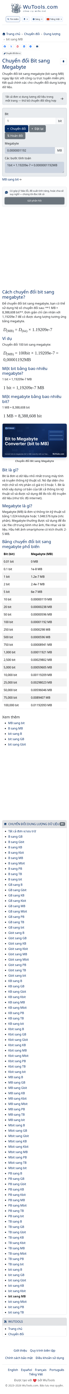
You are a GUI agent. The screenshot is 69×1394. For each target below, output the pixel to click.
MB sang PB (16, 1109)
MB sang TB (16, 1115)
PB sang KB (16, 1189)
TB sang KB (16, 1237)
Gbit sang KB (17, 943)
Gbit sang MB (17, 954)
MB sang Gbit (17, 1088)
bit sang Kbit (17, 1291)
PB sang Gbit (17, 1184)
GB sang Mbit (17, 911)
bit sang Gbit (17, 744)
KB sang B (15, 981)
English (13, 1370)
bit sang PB (16, 1307)
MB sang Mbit (18, 1104)
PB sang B (15, 1173)
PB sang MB (16, 1200)
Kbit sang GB (17, 1034)
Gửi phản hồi (34, 200)
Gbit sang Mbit (18, 959)
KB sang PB (16, 1013)
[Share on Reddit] (17, 46)
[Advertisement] (34, 245)
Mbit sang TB (17, 1163)
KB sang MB (16, 1002)
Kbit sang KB (17, 1045)
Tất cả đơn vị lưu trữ (22, 831)
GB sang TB (16, 922)
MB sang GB (16, 1082)
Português (56, 1370)
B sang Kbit (16, 853)
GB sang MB (16, 906)
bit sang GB (16, 739)
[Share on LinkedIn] (24, 46)
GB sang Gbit (17, 890)
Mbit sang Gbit (18, 1136)
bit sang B (15, 734)
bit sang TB (16, 1312)
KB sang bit (16, 1024)
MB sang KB (16, 1093)
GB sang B (15, 885)
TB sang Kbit (17, 1243)
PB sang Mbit (17, 1205)
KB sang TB (16, 1018)
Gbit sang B (16, 933)
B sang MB (15, 728)
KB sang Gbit (17, 992)
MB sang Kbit (17, 1098)
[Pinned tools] (25, 19)
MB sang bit (16, 723)
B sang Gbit (16, 842)
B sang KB (15, 847)
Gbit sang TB (17, 970)
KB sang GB (16, 986)
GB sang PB (16, 917)
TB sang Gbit (17, 1232)
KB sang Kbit (17, 997)
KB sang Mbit (17, 1008)
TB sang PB (16, 1259)
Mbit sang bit (17, 1168)
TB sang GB (16, 1227)
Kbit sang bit (17, 1072)
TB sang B (15, 1221)
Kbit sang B (16, 1029)
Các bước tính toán (18, 158)
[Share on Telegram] (30, 46)
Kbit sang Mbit (18, 1056)
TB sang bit (16, 1264)
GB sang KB (16, 895)
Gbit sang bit (17, 976)
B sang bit (15, 879)
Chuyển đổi (32, 34)
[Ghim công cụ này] (63, 61)
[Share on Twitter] (11, 46)
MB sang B (15, 1077)
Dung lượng (52, 34)
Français (41, 1370)
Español (26, 1370)
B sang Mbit (16, 863)
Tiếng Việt (36, 1374)
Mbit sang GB (17, 1131)
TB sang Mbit (17, 1254)
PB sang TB (16, 1211)
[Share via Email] (37, 46)
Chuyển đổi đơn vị (13, 53)
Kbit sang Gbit (18, 1040)
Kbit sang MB (17, 1050)
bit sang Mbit (17, 1302)
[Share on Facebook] (4, 46)
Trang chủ (13, 34)
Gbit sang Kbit (18, 949)
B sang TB (15, 874)
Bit (6, 114)
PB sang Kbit (17, 1195)
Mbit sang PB (17, 1157)
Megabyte (12, 143)
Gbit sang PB (17, 965)
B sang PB (15, 869)
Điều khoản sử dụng (50, 1358)
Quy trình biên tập (42, 1350)
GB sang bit (16, 927)
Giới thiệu (20, 1350)
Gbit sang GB (17, 938)
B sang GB (15, 837)
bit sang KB (16, 1286)
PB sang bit (16, 1216)
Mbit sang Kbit (18, 1147)
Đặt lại (37, 129)
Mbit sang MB (18, 1152)
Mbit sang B (16, 1125)
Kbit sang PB (17, 1061)
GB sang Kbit (17, 901)
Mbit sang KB (17, 1141)
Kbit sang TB (17, 1066)
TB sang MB (16, 1248)
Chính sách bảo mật (19, 1358)
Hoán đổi (15, 136)
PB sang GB (16, 1179)
